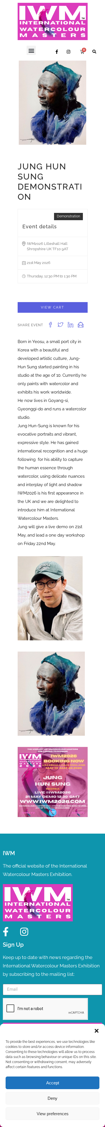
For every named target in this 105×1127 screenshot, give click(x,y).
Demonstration (68, 216)
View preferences (53, 1113)
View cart (52, 307)
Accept (52, 1082)
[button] (96, 1031)
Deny (52, 1098)
